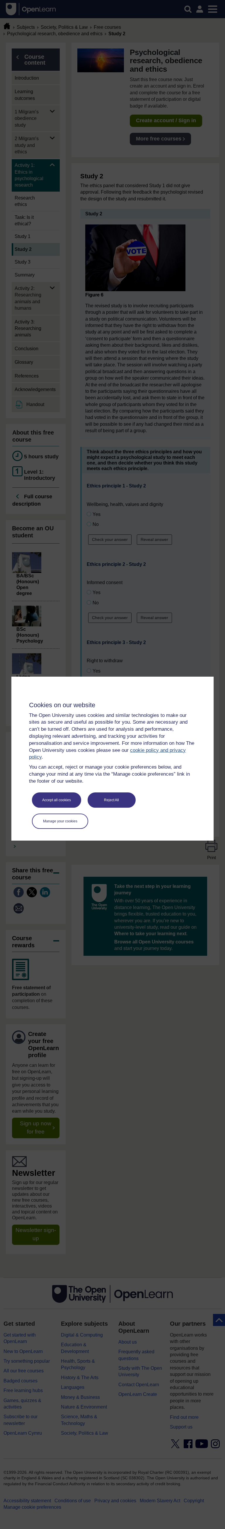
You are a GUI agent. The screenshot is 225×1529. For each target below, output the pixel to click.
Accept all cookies (56, 800)
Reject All (111, 800)
